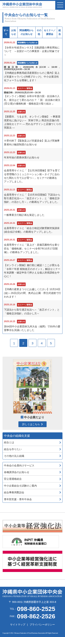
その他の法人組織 (14, 455)
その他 (39, 32)
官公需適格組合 (13, 478)
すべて (6, 32)
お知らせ (13, 32)
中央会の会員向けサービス (19, 465)
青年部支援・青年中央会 (18, 499)
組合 (59, 32)
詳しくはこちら (31, 424)
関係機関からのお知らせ (27, 32)
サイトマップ (17, 624)
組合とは (9, 442)
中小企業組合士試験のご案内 (20, 485)
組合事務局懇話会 (14, 492)
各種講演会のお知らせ (16, 472)
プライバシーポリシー (42, 624)
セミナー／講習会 (50, 32)
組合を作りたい (13, 449)
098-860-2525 (36, 608)
